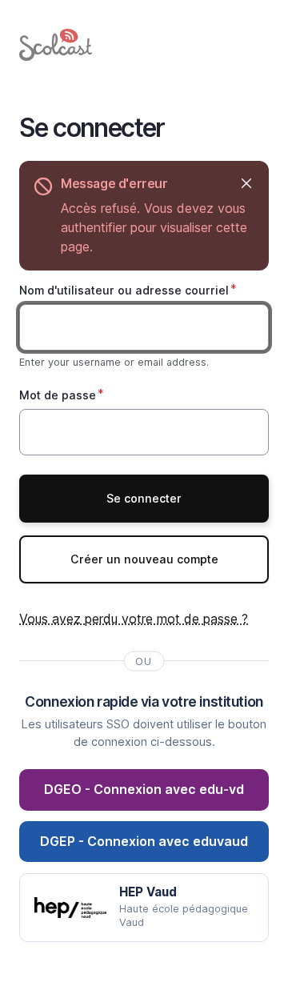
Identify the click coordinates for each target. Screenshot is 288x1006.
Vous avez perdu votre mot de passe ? (133, 619)
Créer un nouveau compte (144, 559)
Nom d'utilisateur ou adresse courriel (124, 290)
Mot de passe (57, 395)
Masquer (246, 183)
